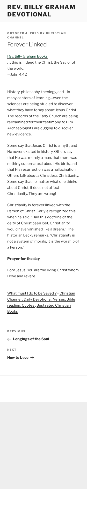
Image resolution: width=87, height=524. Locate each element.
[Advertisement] (43, 445)
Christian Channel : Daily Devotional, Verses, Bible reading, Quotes (41, 299)
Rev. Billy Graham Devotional (41, 11)
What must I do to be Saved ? (32, 293)
